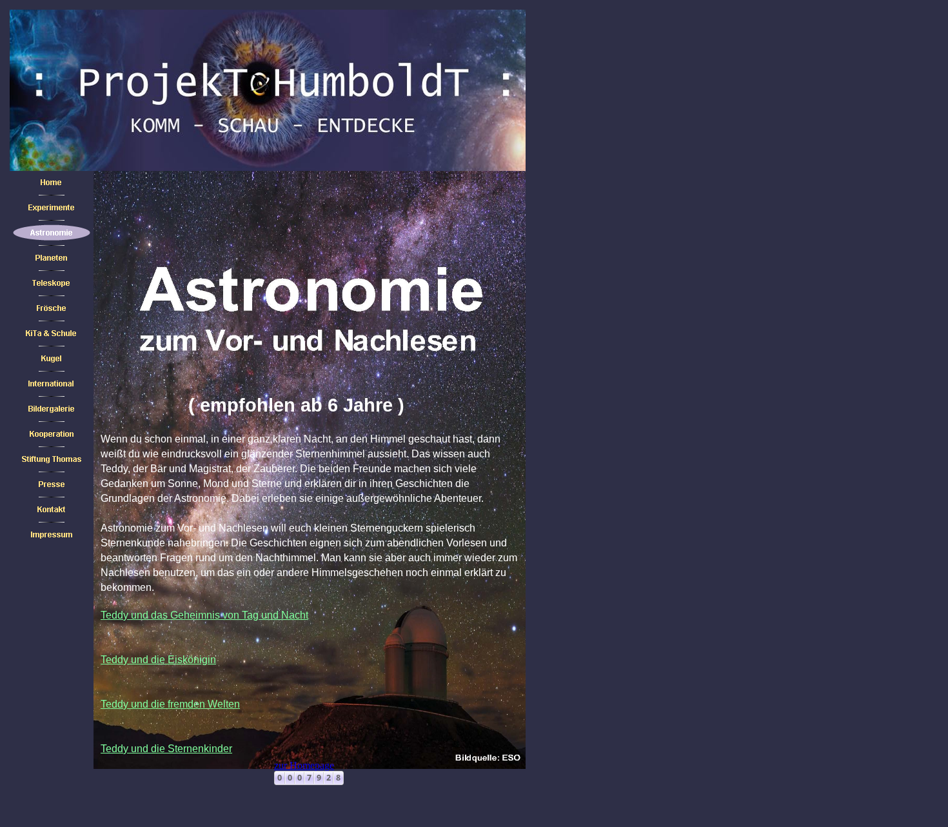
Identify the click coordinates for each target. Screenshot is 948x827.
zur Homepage (304, 765)
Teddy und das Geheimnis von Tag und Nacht (204, 615)
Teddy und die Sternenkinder (166, 748)
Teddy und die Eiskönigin (158, 659)
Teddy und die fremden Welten (170, 704)
